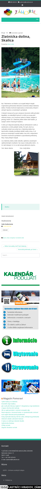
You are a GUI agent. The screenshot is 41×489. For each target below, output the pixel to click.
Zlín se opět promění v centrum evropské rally (15, 410)
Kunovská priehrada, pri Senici (28, 249)
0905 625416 (13, 2)
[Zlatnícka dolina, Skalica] (20, 72)
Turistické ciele (19, 238)
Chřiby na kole (5, 425)
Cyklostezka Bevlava (7, 423)
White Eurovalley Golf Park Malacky (14, 246)
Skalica (7, 207)
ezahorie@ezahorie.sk (26, 2)
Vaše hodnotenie (7, 224)
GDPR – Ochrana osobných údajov (13, 470)
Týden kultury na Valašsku (9, 401)
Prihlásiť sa (8, 480)
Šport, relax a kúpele (9, 238)
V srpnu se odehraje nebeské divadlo (12, 421)
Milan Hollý (11, 44)
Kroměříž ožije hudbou (8, 404)
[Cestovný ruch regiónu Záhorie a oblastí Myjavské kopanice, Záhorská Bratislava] (20, 12)
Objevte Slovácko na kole (9, 427)
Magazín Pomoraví (13, 398)
